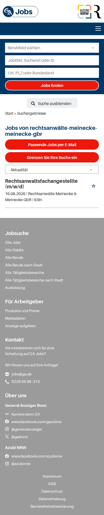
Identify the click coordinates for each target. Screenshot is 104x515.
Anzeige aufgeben (20, 325)
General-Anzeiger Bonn (25, 405)
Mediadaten (15, 318)
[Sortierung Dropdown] (91, 169)
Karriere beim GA (25, 414)
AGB (52, 483)
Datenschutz (52, 491)
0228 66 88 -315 (26, 381)
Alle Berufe (14, 257)
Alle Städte (14, 250)
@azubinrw (21, 463)
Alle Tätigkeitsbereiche (24, 272)
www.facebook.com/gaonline (36, 421)
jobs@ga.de (22, 374)
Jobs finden (52, 85)
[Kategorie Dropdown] (94, 48)
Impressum (52, 476)
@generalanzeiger (26, 429)
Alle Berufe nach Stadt (23, 265)
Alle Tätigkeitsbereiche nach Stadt (34, 280)
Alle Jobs (13, 242)
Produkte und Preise (22, 310)
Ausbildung (15, 287)
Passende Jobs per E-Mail (52, 144)
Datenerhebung (52, 498)
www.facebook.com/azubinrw (36, 456)
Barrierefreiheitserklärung (52, 506)
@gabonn (19, 436)
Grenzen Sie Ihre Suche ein (52, 157)
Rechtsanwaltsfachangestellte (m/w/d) (41, 184)
